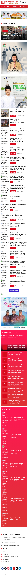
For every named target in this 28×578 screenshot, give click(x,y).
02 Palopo (5, 552)
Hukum (12, 238)
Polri (11, 181)
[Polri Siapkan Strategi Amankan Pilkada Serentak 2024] (5, 283)
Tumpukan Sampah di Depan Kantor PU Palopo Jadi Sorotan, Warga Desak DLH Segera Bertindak (16, 365)
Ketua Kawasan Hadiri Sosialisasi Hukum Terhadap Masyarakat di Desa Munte (18, 253)
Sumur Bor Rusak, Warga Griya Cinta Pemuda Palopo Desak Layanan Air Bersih (16, 389)
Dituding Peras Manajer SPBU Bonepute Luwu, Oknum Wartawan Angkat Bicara (16, 371)
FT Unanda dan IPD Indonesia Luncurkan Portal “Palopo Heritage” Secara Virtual (17, 435)
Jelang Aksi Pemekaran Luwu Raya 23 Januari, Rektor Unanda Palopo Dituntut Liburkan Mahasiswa (16, 401)
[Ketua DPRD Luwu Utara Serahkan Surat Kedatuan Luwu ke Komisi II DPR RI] (5, 419)
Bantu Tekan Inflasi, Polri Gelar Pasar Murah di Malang (17, 464)
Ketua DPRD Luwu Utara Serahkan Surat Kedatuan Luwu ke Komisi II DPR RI (17, 418)
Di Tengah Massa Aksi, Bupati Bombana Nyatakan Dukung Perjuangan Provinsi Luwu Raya (16, 353)
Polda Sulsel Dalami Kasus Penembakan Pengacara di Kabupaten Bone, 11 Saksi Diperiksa (18, 235)
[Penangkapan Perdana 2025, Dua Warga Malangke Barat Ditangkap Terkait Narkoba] (5, 245)
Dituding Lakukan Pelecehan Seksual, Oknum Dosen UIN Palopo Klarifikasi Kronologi (16, 359)
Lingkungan (13, 276)
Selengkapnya (14, 290)
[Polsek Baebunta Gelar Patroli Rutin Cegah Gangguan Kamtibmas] (5, 141)
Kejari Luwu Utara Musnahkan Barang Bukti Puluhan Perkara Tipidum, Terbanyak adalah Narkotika (18, 150)
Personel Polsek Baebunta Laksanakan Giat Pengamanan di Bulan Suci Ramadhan (17, 197)
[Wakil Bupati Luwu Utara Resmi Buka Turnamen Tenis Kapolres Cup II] (5, 160)
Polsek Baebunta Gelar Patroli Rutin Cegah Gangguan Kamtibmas (16, 140)
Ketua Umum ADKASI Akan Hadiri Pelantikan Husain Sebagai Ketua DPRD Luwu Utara (17, 478)
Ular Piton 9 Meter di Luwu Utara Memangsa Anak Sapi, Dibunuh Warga (18, 225)
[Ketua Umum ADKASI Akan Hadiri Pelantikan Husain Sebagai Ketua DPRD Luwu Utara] (5, 479)
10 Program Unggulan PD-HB (10, 556)
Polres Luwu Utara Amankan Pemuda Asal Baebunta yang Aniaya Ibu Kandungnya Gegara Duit (18, 263)
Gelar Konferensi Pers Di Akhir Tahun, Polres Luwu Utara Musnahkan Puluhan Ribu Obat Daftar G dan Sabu (17, 132)
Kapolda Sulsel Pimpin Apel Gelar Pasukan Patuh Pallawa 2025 (17, 518)
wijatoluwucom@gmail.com (11, 545)
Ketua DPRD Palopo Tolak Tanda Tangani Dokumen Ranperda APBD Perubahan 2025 (16, 383)
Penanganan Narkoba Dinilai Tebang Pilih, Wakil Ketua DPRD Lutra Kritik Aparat (18, 168)
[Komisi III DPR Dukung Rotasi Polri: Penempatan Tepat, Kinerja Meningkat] (5, 452)
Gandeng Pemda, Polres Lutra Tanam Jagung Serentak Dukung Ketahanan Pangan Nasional (18, 216)
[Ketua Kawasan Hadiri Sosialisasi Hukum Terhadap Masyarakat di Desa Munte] (5, 255)
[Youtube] (14, 568)
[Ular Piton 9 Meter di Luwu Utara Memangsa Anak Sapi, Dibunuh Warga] (5, 227)
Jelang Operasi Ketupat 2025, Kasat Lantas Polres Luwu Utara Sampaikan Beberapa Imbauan (17, 188)
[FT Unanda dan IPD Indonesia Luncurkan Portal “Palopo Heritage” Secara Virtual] (5, 436)
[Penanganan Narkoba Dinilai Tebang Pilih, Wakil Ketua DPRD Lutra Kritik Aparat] (5, 170)
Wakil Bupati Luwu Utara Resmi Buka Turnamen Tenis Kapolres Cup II (18, 158)
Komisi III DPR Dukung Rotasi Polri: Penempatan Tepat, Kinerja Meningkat (17, 451)
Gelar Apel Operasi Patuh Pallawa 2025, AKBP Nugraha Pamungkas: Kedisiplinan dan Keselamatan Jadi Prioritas (17, 499)
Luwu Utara (5, 31)
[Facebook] (2, 568)
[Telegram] (20, 568)
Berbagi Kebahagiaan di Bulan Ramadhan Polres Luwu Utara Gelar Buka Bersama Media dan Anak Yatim (17, 113)
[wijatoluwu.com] (9, 2)
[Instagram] (8, 568)
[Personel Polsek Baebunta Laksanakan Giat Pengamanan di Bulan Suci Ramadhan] (5, 198)
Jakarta (12, 285)
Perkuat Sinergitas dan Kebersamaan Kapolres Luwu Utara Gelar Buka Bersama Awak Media (17, 178)
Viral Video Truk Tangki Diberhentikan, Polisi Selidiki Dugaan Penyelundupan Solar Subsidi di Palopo (16, 377)
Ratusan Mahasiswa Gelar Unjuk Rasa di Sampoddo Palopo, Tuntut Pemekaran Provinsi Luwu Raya (15, 395)
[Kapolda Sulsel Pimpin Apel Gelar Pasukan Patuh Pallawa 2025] (5, 519)
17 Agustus (6, 559)
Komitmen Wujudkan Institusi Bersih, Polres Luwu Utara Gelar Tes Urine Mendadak (11, 34)
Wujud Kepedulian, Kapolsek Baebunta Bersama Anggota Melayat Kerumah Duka (18, 273)
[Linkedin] (11, 568)
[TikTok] (17, 568)
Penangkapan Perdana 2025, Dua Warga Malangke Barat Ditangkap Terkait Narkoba (18, 243)
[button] (20, 2)
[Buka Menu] (23, 2)
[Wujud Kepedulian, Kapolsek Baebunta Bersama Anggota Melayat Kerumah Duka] (5, 274)
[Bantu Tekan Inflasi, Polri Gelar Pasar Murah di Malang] (5, 465)
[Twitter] (5, 568)
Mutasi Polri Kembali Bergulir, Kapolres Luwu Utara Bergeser (18, 206)
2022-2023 (6, 561)
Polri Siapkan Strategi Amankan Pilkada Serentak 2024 (18, 281)
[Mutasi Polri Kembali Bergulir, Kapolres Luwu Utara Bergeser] (5, 208)
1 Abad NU (5, 554)
